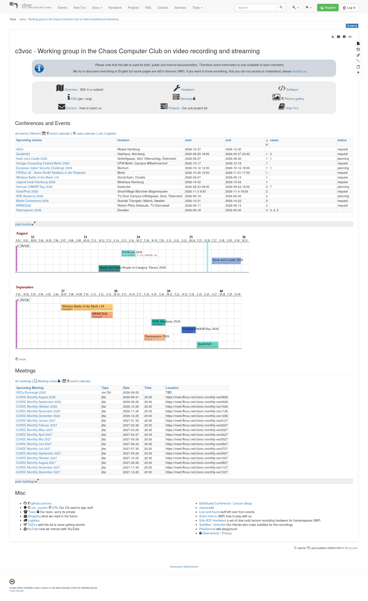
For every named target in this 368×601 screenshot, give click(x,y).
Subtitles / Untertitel (212, 524)
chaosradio (206, 507)
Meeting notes (47, 381)
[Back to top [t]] (358, 72)
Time (147, 387)
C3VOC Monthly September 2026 (38, 402)
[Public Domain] (12, 581)
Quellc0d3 (23, 154)
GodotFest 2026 (27, 191)
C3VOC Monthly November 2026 (38, 411)
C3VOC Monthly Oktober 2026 (36, 406)
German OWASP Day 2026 (34, 186)
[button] (295, 7)
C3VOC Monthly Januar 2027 (36, 420)
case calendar (86, 133)
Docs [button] (96, 7)
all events (21, 133)
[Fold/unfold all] (358, 60)
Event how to (208, 516)
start (188, 140)
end (228, 140)
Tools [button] (196, 7)
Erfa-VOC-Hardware (212, 520)
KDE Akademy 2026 (29, 196)
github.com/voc (41, 503)
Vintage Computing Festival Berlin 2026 (42, 163)
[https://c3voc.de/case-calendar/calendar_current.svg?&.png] (132, 253)
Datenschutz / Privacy (217, 533)
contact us (299, 71)
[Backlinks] (358, 55)
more (22, 359)
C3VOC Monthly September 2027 (38, 453)
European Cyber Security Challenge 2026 (44, 168)
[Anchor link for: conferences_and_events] (73, 122)
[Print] (344, 36)
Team (32, 512)
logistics (111, 133)
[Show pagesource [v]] (358, 43)
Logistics (34, 520)
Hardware (115, 7)
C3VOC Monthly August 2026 (36, 397)
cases (274, 140)
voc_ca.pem (39, 507)
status (342, 140)
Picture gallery (294, 98)
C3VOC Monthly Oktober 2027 (36, 458)
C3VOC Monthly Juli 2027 (33, 448)
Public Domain (17, 590)
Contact (163, 7)
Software (292, 89)
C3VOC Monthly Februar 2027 (36, 425)
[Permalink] (350, 36)
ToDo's (32, 524)
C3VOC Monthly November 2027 (38, 467)
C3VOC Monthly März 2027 (34, 430)
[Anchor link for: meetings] (38, 370)
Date (126, 387)
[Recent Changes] (333, 36)
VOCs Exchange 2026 (31, 392)
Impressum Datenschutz (184, 566)
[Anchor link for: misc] (28, 492)
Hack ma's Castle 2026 (31, 158)
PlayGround (207, 529)
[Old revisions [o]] (358, 49)
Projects (133, 7)
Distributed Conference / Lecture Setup (225, 503)
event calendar (60, 133)
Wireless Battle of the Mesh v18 (37, 177)
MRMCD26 (23, 205)
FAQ (148, 7)
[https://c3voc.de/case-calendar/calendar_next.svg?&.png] (128, 318)
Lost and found (209, 512)
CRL (55, 507)
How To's (79, 7)
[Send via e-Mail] (339, 36)
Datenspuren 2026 (28, 210)
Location (172, 387)
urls (100, 133)
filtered (35, 133)
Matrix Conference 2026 (32, 200)
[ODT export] (358, 66)
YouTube (33, 529)
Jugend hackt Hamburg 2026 (35, 182)
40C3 (19, 149)
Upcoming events (29, 140)
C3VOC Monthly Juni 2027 (34, 444)
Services (180, 7)
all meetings (23, 381)
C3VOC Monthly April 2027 (34, 434)
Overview (71, 89)
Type (105, 387)
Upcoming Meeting (30, 387)
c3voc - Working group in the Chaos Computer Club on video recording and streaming (69, 19)
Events (62, 7)
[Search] (281, 7)
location (123, 140)
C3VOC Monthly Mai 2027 (33, 439)
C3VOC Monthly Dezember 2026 (38, 416)
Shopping (34, 516)
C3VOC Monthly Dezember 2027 (38, 472)
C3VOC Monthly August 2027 (36, 462)
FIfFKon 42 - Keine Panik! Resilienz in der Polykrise (50, 172)
